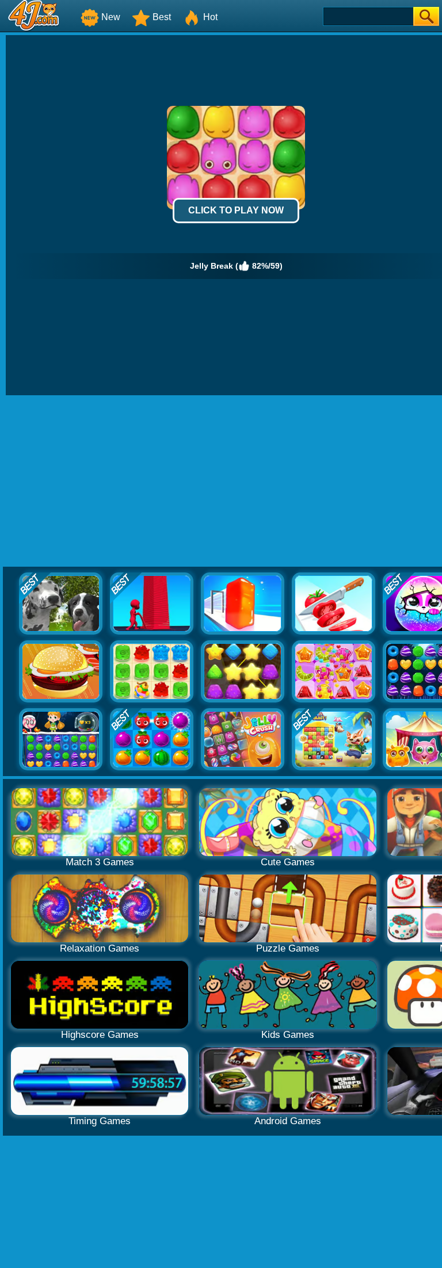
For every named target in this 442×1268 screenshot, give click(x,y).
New (110, 17)
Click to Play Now (236, 210)
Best (162, 17)
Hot (210, 17)
